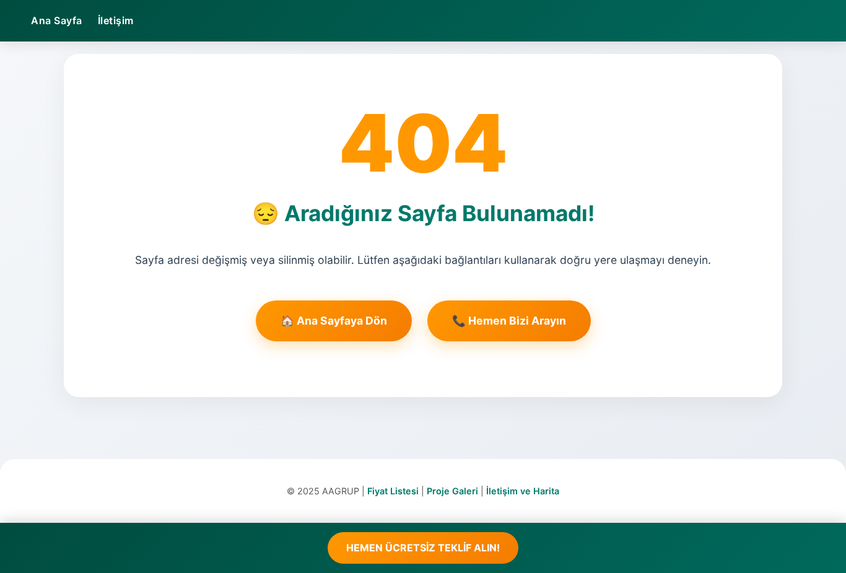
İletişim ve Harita (522, 491)
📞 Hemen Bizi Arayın (509, 320)
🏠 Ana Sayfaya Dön (334, 320)
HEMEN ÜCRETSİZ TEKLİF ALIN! (423, 547)
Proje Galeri (452, 491)
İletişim (116, 20)
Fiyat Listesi (393, 491)
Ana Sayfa (56, 20)
